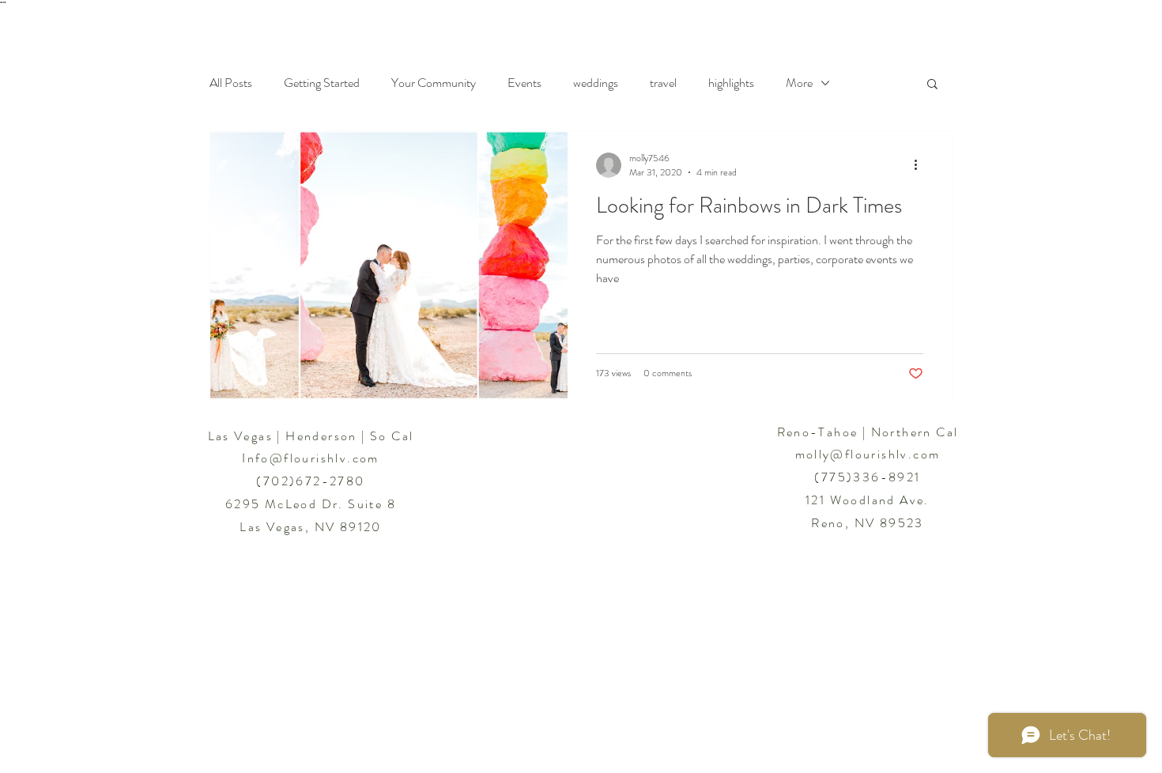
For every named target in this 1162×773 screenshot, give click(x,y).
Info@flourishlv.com (310, 458)
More (799, 83)
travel (663, 83)
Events (524, 83)
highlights (731, 83)
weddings (595, 83)
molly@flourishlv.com (868, 454)
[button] (932, 85)
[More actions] (920, 165)
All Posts (230, 83)
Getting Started (322, 83)
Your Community (433, 83)
